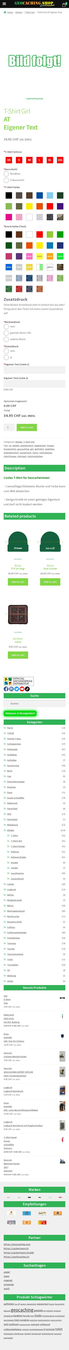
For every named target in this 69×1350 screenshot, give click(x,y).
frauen (50, 445)
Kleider (18, 12)
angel (7, 1272)
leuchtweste (9, 1320)
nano (6, 1276)
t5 (44, 1329)
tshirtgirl (21, 456)
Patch (10, 727)
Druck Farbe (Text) (15, 226)
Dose (9, 792)
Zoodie (14, 867)
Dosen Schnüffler (15, 797)
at (10, 445)
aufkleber (9, 1303)
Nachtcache (13, 916)
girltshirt (39, 449)
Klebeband (12, 824)
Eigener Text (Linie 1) (16, 364)
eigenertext (40, 445)
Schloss (11, 927)
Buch (9, 770)
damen (16, 445)
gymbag (57, 1311)
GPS (9, 814)
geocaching (23, 449)
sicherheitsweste (36, 1329)
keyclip (26, 1315)
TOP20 (10, 733)
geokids (38, 1310)
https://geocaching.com (17, 1244)
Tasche (10, 948)
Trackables (12, 964)
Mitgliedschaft (14, 900)
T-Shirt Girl (29, 12)
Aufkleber (12, 754)
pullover (14, 1324)
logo (16, 1319)
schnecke (9, 1284)
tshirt (35, 452)
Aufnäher (12, 760)
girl (32, 449)
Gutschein (12, 819)
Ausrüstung (13, 765)
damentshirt (27, 445)
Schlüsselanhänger (16, 932)
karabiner (18, 1315)
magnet (8, 1280)
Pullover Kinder (18, 857)
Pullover (15, 851)
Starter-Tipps (14, 738)
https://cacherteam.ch (16, 1248)
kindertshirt (60, 1316)
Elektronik (12, 803)
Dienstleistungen (16, 781)
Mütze (10, 905)
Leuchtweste (17, 873)
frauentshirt (10, 449)
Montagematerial (16, 911)
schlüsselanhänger (13, 1329)
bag (16, 1304)
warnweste (8, 1338)
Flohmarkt (12, 749)
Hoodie (14, 862)
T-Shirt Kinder (18, 846)
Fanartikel (12, 808)
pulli (6, 1324)
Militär (10, 894)
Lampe (10, 884)
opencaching (56, 1320)
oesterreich (25, 452)
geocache (7, 1311)
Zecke (10, 981)
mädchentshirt (11, 452)
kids (32, 1316)
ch (19, 1304)
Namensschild (14, 921)
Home (10, 12)
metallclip (24, 1320)
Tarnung (11, 943)
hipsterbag (8, 1316)
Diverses (11, 787)
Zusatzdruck (17, 878)
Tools (10, 959)
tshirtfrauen (10, 456)
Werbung (11, 975)
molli (7, 1288)
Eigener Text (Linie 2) (16, 378)
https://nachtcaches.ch (16, 1256)
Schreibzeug (13, 937)
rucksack (35, 1324)
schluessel (45, 1324)
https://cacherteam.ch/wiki (19, 1252)
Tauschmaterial (15, 954)
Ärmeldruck (11, 346)
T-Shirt (14, 835)
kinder (38, 1315)
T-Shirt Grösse (13, 151)
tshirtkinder (36, 1334)
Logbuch (11, 889)
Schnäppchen (14, 743)
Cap (9, 776)
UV (8, 970)
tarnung (50, 1329)
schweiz (25, 1329)
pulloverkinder (24, 1325)
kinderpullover (49, 1316)
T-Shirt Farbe (12, 187)
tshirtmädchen (35, 456)
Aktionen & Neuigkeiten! (20, 713)
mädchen (49, 449)
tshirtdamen (45, 452)
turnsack (57, 1333)
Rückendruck (12, 322)
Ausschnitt (10, 169)
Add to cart (26, 427)
